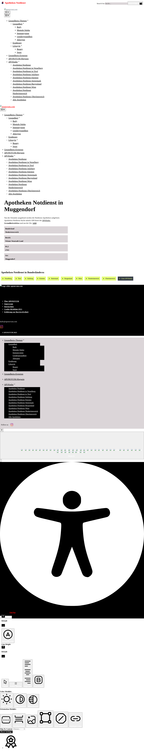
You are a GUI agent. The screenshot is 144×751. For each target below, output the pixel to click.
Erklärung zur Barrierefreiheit (16, 312)
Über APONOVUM (11, 301)
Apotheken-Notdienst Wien (24, 87)
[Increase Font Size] (3, 616)
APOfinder (13, 62)
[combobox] (72, 445)
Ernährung (17, 43)
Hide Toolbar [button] (6, 617)
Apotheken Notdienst (22, 65)
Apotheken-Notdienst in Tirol (25, 71)
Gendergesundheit (24, 36)
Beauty (20, 49)
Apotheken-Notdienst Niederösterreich (23, 411)
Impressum (8, 304)
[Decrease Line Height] (3, 656)
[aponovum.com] (7, 106)
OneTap (12, 613)
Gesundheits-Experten (17, 55)
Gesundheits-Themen (17, 20)
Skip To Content (6, 729)
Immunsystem (23, 33)
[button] (1, 460)
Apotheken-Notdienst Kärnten (25, 77)
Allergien (21, 39)
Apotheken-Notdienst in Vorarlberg (28, 68)
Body (19, 27)
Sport (19, 52)
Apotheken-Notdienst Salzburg (26, 74)
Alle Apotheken (19, 100)
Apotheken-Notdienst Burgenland (27, 84)
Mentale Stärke (23, 30)
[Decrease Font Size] (3, 625)
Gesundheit (17, 24)
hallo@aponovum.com (8, 322)
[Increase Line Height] (3, 647)
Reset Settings (6, 732)
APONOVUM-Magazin (18, 58)
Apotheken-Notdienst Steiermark (27, 81)
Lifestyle (16, 46)
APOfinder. (46, 220)
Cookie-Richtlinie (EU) (13, 309)
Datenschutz (9, 307)
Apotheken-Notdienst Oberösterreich (28, 96)
